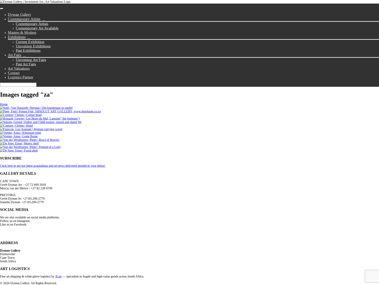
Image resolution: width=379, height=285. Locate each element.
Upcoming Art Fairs (31, 60)
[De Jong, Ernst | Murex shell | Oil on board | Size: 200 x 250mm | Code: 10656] (19, 143)
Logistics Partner (20, 77)
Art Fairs (14, 55)
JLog (58, 276)
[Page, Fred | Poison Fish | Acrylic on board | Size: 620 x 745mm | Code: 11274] (50, 111)
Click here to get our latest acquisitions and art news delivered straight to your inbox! (52, 165)
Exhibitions (16, 37)
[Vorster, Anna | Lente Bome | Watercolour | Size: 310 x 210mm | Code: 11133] (19, 136)
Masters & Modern (22, 32)
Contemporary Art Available (37, 28)
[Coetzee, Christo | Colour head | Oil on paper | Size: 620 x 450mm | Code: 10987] (21, 115)
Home (4, 104)
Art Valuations (19, 68)
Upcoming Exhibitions (33, 46)
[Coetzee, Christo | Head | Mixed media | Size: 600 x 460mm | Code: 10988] (16, 125)
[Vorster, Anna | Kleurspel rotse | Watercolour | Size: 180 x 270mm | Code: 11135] (20, 132)
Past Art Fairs (26, 64)
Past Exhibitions (28, 50)
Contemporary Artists (24, 19)
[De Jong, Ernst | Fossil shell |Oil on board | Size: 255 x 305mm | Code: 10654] (19, 150)
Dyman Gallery (19, 14)
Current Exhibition (30, 42)
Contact (14, 73)
